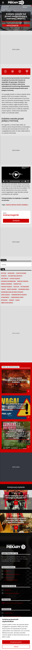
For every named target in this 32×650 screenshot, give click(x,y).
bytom (3, 273)
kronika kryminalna (8, 281)
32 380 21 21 (8, 571)
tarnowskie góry (17, 297)
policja (16, 286)
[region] (16, 633)
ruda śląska (5, 294)
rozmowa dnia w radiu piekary (12, 292)
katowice (4, 278)
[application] (16, 175)
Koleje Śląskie (15, 278)
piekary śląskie (6, 286)
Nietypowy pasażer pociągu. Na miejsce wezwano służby (16, 520)
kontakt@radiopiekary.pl (12, 574)
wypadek (4, 300)
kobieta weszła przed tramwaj (17, 205)
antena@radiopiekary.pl (12, 593)
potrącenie (25, 286)
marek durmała (6, 284)
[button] (16, 174)
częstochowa (21, 273)
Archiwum (16, 221)
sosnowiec (5, 297)
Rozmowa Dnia (24, 289)
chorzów (11, 273)
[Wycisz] (25, 181)
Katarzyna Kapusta (15, 276)
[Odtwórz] (4, 181)
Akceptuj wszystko (16, 642)
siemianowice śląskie (19, 294)
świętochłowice (7, 302)
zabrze (11, 300)
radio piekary (12, 289)
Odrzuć (16, 647)
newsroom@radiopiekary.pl (13, 616)
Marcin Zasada (22, 281)
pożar (3, 289)
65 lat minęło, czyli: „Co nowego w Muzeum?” (16, 496)
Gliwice (4, 276)
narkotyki (17, 284)
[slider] (14, 181)
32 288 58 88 (8, 613)
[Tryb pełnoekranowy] (28, 181)
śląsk (17, 300)
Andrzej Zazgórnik (12, 25)
